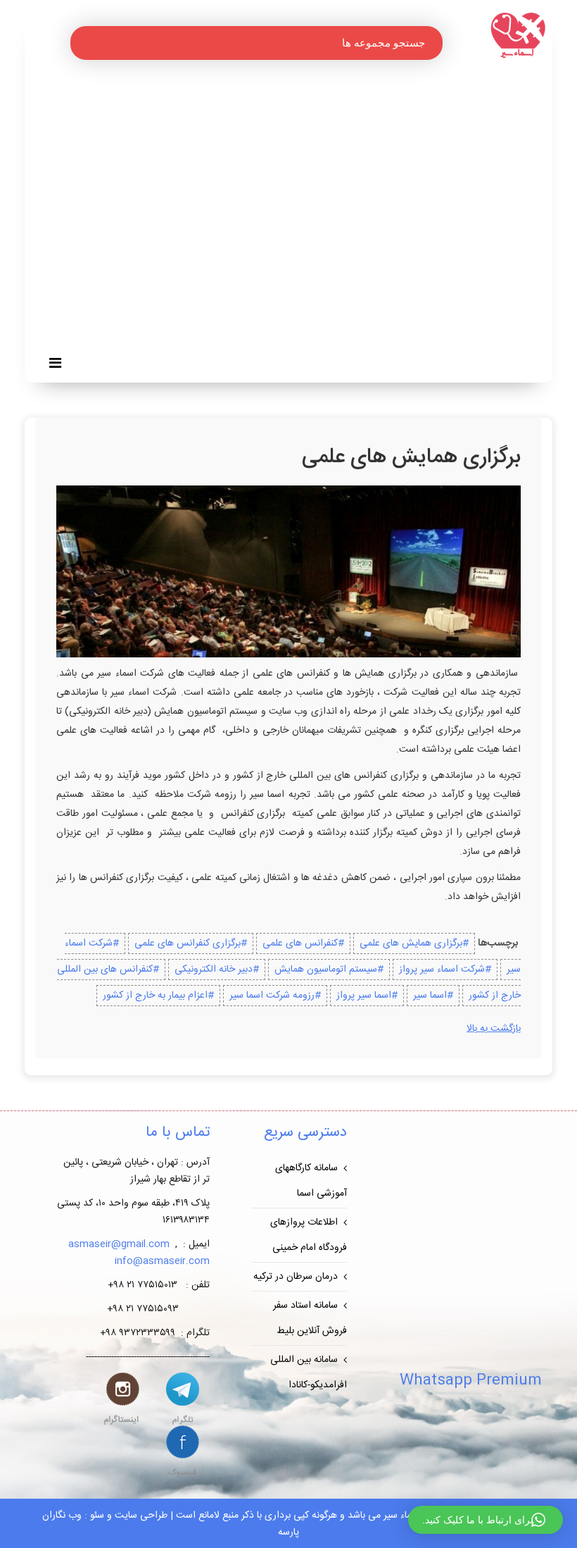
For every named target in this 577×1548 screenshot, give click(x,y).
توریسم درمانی (427, 125)
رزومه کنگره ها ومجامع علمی (397, 278)
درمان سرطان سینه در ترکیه (399, 140)
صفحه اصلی (432, 94)
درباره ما (440, 216)
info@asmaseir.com (162, 1261)
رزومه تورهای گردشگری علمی (394, 263)
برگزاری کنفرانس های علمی (187, 943)
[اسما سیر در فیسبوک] (183, 1451)
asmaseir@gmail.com (119, 1244)
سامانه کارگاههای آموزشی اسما (311, 1181)
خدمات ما (438, 201)
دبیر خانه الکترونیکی (214, 969)
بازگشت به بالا (494, 1028)
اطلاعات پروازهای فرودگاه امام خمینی (308, 1235)
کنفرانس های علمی (417, 109)
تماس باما (438, 232)
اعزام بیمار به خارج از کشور (155, 995)
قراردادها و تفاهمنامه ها (410, 309)
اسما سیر (430, 995)
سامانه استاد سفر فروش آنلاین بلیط (310, 1318)
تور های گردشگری (420, 170)
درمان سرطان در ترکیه (295, 1276)
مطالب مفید (433, 185)
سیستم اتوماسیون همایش (325, 969)
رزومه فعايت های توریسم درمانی (389, 294)
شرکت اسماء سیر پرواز (442, 969)
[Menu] (58, 365)
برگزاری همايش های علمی (411, 943)
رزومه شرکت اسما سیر (272, 995)
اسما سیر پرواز (363, 995)
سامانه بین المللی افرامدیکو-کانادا (308, 1372)
